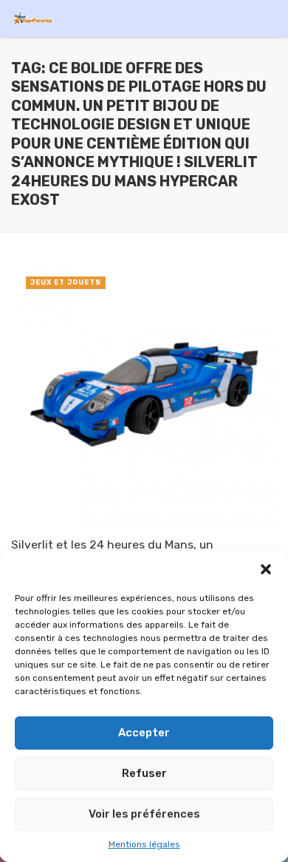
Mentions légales (144, 844)
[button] (265, 569)
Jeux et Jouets (65, 282)
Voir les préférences (144, 814)
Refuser (144, 773)
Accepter (144, 732)
